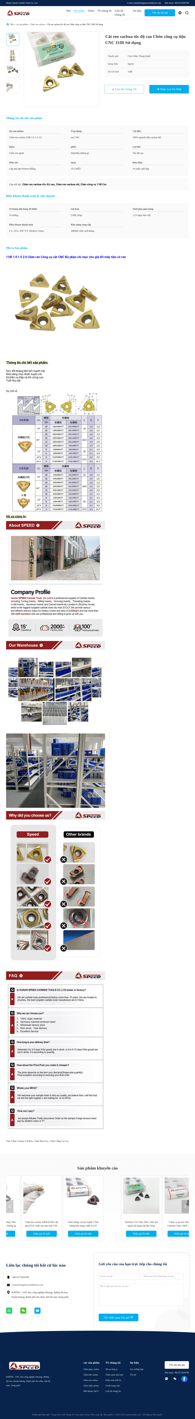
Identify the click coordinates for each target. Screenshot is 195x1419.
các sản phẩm (22, 24)
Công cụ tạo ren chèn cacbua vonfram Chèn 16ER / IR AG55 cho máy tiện (76, 1226)
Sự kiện (137, 10)
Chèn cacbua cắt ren (22, 1141)
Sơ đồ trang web (113, 1386)
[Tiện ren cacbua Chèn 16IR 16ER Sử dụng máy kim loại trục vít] (118, 1195)
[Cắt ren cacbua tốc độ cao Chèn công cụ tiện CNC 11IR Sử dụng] (61, 69)
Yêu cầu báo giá (160, 12)
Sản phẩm (79, 10)
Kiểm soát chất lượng (114, 1380)
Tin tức (133, 1375)
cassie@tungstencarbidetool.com (27, 1285)
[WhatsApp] (13, 1313)
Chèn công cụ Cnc (59, 1141)
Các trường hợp (136, 1369)
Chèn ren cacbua (37, 24)
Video (91, 10)
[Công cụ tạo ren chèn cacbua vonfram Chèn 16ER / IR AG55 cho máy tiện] (76, 1195)
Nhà (68, 10)
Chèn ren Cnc (41, 1141)
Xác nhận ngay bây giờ (117, 1317)
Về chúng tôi (104, 10)
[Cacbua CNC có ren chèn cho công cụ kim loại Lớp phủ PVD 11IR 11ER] (160, 1195)
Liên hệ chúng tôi (120, 12)
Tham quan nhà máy (114, 1375)
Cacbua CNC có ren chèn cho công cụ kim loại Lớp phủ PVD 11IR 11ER (160, 1226)
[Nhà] (18, 12)
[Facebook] (184, 1378)
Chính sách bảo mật (40, 1415)
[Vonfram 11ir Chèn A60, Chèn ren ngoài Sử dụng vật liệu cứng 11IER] (35, 1195)
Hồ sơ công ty (112, 1369)
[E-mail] (41, 1313)
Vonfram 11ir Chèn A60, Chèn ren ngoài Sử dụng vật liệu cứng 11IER (35, 1226)
